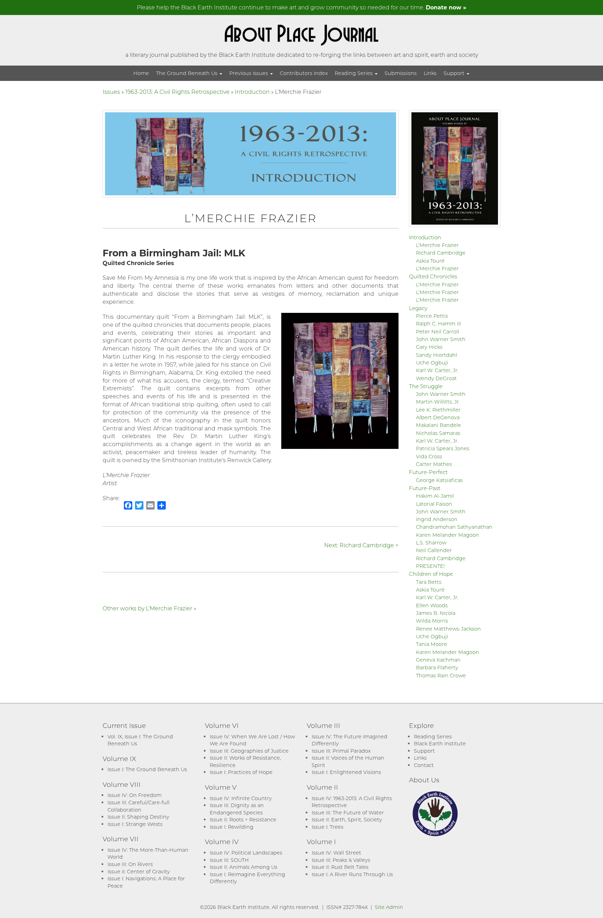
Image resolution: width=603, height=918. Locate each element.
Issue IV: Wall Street (336, 852)
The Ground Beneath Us (187, 73)
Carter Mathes (434, 464)
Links (430, 73)
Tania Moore (431, 644)
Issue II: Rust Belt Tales (340, 867)
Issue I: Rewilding (231, 826)
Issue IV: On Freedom (134, 795)
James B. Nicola (435, 613)
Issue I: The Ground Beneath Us (147, 769)
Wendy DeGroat (436, 378)
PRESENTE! (430, 566)
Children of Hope (431, 573)
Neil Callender (434, 550)
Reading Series (354, 73)
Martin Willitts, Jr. (438, 401)
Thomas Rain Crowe (441, 675)
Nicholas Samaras (438, 433)
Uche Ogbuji (432, 362)
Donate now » (446, 7)
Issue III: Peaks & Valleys (341, 860)
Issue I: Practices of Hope (241, 772)
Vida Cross (429, 456)
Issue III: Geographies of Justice (249, 750)
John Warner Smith (441, 339)
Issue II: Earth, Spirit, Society (347, 819)
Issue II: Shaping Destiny (138, 816)
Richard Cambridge (441, 252)
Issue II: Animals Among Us (243, 867)
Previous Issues (249, 73)
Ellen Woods (432, 605)
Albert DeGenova (438, 417)
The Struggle (425, 386)
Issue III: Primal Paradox (341, 750)
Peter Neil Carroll (437, 331)
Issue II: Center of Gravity (138, 871)
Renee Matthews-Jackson (448, 628)
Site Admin (389, 907)
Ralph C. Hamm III (438, 323)
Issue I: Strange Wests (135, 824)
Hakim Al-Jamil (435, 495)
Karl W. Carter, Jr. (437, 370)
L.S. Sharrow (431, 542)
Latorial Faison (434, 504)
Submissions (401, 73)
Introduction (252, 91)
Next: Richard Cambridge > (361, 545)
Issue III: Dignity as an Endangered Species (237, 809)
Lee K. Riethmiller (438, 409)
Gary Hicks (429, 347)
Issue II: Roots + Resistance (243, 819)
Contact (424, 765)
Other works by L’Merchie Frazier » (149, 608)
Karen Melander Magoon (447, 535)
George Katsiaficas (439, 480)
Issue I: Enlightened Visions (346, 772)
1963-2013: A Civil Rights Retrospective (177, 91)
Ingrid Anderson (436, 519)
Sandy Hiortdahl (436, 355)
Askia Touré (430, 260)
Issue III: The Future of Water (348, 812)
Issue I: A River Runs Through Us (352, 874)
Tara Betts (428, 582)
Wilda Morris (432, 620)
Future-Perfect (428, 471)
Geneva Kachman (438, 659)
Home (141, 73)
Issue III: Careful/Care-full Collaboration (138, 806)
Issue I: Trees (327, 826)
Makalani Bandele (438, 425)
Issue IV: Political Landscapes (246, 852)
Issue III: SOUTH (229, 860)
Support (455, 73)
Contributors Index (304, 73)
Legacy (418, 307)
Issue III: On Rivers (130, 864)
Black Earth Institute (440, 743)
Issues (111, 91)
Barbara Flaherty (437, 667)
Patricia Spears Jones (442, 448)
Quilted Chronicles (433, 276)
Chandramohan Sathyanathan (454, 527)
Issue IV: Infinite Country (241, 798)
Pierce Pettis (432, 316)
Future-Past (424, 487)
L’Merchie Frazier (437, 245)
